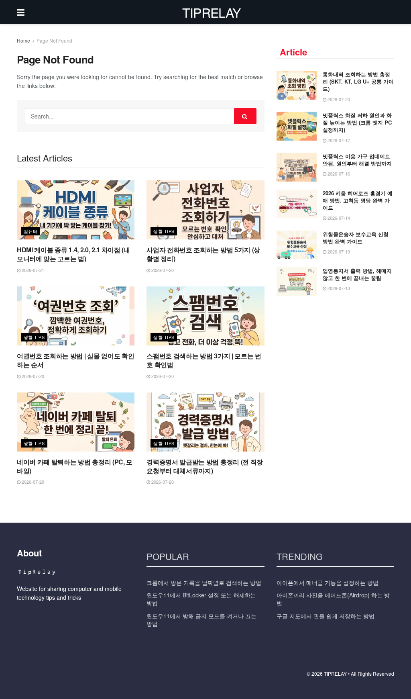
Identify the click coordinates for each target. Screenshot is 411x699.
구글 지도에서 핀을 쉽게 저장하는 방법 (325, 616)
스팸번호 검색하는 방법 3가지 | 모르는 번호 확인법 (203, 360)
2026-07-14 (338, 218)
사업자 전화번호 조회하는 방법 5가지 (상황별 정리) (203, 254)
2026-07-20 (162, 270)
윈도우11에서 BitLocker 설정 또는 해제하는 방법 (201, 599)
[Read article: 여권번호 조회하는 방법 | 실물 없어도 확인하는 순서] (75, 315)
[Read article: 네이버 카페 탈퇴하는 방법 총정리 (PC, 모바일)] (75, 422)
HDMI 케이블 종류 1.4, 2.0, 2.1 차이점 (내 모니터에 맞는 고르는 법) (73, 254)
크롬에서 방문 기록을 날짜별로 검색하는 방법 (203, 582)
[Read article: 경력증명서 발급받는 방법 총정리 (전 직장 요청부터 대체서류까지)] (205, 422)
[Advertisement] (337, 362)
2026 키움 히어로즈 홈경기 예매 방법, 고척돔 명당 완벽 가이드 (358, 200)
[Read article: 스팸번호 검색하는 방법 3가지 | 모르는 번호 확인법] (205, 315)
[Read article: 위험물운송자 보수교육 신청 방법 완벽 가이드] (297, 245)
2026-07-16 (338, 173)
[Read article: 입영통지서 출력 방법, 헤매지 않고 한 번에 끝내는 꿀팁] (297, 281)
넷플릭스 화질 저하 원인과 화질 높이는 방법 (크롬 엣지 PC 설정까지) (357, 122)
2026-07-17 (338, 140)
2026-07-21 (32, 270)
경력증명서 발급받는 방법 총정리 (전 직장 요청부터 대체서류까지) (204, 466)
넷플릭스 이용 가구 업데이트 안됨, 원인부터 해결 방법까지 (357, 159)
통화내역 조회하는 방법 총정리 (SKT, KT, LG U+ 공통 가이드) (358, 81)
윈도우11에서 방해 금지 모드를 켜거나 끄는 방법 (201, 620)
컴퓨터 (30, 231)
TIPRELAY (211, 12)
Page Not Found (54, 40)
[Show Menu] (20, 12)
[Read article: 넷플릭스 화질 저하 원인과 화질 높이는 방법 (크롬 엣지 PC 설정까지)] (297, 126)
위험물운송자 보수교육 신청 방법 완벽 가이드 (356, 237)
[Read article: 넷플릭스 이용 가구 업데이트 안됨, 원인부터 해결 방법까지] (297, 167)
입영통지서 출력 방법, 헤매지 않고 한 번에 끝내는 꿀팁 (357, 274)
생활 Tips (163, 231)
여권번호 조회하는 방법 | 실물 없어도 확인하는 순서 (75, 360)
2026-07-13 (338, 251)
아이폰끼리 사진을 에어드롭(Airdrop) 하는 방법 (333, 599)
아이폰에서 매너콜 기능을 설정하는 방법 (327, 582)
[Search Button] (245, 116)
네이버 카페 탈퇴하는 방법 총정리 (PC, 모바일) (74, 466)
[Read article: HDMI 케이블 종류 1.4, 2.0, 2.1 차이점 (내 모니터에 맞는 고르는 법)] (75, 209)
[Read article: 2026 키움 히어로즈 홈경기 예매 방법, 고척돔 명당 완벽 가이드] (297, 204)
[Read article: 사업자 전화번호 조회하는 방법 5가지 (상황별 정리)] (205, 209)
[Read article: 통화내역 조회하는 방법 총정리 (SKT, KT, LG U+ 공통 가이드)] (297, 85)
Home (23, 40)
